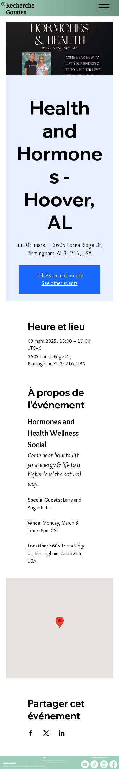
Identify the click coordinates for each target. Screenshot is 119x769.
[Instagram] (104, 764)
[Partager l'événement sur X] (46, 733)
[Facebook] (113, 764)
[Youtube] (85, 764)
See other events (60, 283)
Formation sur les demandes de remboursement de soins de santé (23, 766)
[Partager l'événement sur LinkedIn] (62, 733)
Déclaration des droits (9, 762)
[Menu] (103, 7)
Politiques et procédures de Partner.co (54, 761)
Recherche (20, 5)
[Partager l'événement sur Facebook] (31, 733)
